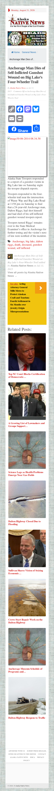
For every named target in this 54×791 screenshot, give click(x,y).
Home (17, 52)
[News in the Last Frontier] (27, 21)
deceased (27, 244)
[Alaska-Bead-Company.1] (27, 38)
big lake (30, 241)
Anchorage (18, 241)
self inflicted (23, 248)
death (17, 244)
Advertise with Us (16, 751)
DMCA (32, 757)
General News (29, 52)
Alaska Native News (18, 88)
